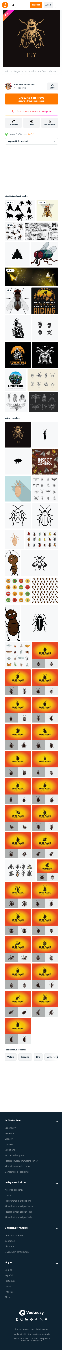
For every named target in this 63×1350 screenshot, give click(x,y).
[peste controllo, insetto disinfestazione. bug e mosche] (18, 667)
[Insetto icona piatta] (18, 959)
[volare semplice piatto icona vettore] (17, 276)
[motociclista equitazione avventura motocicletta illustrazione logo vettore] (18, 458)
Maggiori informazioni (17, 141)
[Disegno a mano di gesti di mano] (16, 532)
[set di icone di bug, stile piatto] (21, 799)
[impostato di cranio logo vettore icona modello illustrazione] (18, 431)
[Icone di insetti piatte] (18, 857)
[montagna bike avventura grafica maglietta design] (18, 377)
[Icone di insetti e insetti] (20, 510)
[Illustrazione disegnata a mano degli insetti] (19, 553)
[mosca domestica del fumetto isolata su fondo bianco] (18, 302)
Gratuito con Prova (32, 99)
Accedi (48, 5)
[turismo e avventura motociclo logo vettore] (42, 483)
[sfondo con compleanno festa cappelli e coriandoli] (31, 325)
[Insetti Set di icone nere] (18, 721)
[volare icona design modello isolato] (23, 830)
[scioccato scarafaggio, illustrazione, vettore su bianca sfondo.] (39, 889)
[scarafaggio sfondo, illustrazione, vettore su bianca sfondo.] (18, 884)
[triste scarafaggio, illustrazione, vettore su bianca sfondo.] (46, 802)
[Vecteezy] (5, 5)
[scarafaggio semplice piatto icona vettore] (23, 927)
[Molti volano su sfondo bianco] (36, 231)
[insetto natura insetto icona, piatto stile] (18, 694)
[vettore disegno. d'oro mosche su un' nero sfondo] (18, 586)
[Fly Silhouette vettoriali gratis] (20, 210)
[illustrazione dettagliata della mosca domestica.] (15, 233)
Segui (52, 87)
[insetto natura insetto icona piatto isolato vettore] (41, 772)
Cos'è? (30, 134)
